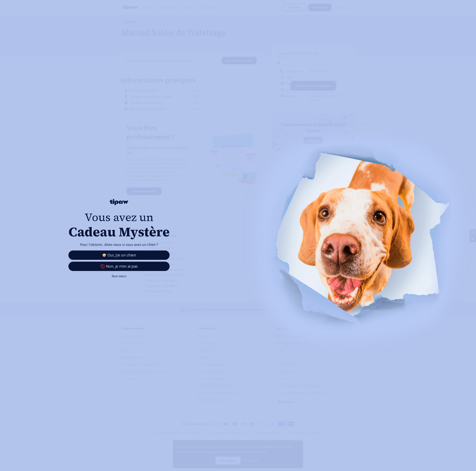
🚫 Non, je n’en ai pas (119, 266)
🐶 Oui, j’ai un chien (119, 255)
